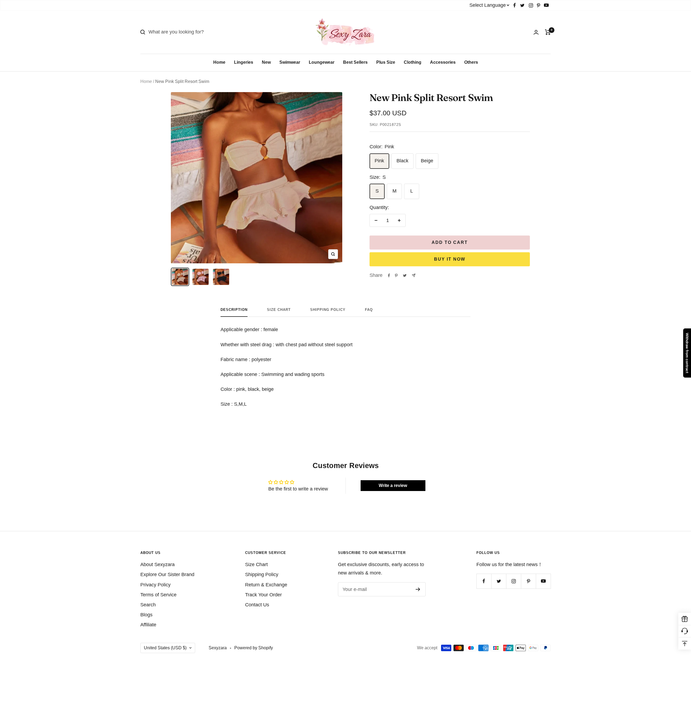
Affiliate (148, 624)
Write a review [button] (393, 485)
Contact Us (257, 604)
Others (471, 62)
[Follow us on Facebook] (514, 5)
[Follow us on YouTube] (546, 5)
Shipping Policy (328, 310)
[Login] (536, 32)
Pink (379, 160)
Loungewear (321, 62)
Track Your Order (263, 594)
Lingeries (243, 62)
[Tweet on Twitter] (404, 275)
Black (402, 160)
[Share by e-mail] (413, 275)
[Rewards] (685, 619)
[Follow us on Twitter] (522, 5)
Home (219, 62)
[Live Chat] (685, 631)
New (266, 62)
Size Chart (279, 310)
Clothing (412, 62)
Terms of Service (158, 594)
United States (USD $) (165, 648)
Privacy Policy (155, 584)
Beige (427, 160)
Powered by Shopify (253, 648)
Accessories (443, 62)
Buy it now (449, 259)
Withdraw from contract (687, 353)
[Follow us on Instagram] (531, 5)
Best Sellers (355, 62)
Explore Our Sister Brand (167, 574)
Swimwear (289, 62)
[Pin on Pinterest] (396, 275)
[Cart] (548, 32)
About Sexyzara (157, 564)
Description (234, 310)
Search (148, 604)
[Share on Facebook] (389, 275)
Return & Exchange (266, 584)
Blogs (146, 614)
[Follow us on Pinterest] (538, 5)
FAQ (369, 310)
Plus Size (385, 62)
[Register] (418, 589)
